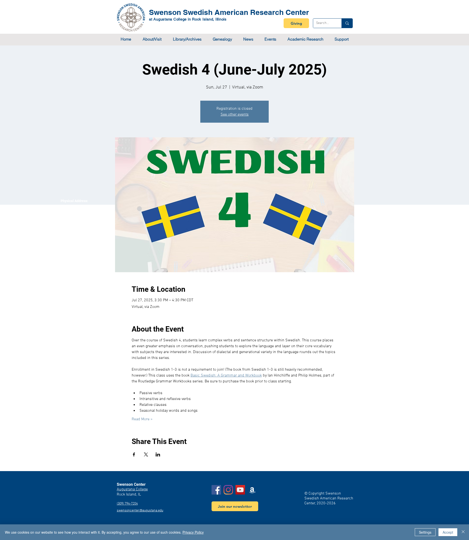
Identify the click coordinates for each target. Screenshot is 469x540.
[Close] (463, 532)
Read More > (142, 419)
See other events (235, 114)
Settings (425, 532)
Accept (448, 532)
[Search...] (346, 23)
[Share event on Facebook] (134, 454)
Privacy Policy (193, 532)
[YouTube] (240, 490)
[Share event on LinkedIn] (158, 454)
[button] (152, 39)
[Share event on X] (146, 454)
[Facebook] (216, 490)
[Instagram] (228, 490)
